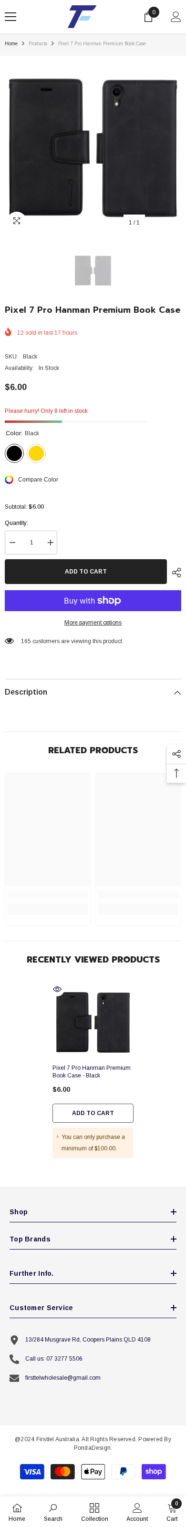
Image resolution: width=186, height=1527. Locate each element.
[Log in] (176, 16)
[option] (93, 144)
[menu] (10, 16)
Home (11, 43)
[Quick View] (57, 989)
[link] (48, 895)
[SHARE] (174, 572)
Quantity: (16, 523)
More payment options (93, 622)
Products (38, 43)
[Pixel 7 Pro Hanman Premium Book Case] (93, 1020)
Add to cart (86, 571)
